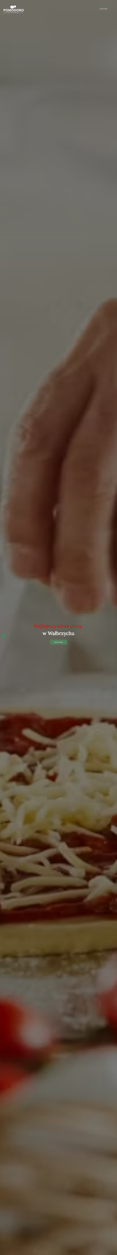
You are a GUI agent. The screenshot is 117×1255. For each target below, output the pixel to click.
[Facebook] (3, 636)
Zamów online (103, 8)
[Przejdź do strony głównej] (14, 9)
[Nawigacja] (112, 8)
